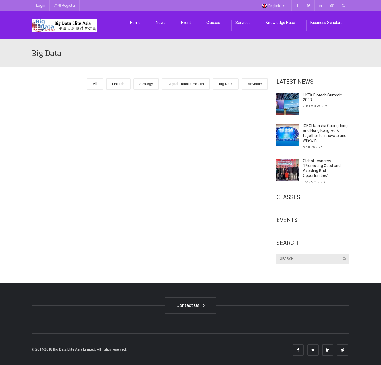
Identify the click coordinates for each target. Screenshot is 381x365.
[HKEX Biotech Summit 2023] (287, 104)
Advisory (255, 84)
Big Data (226, 84)
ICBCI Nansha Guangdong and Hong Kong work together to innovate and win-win (325, 133)
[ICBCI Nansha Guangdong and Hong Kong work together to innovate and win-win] (287, 135)
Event (186, 22)
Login (40, 5)
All (95, 84)
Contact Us (189, 305)
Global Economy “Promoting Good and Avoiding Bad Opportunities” (322, 168)
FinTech (118, 84)
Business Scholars (326, 22)
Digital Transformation (186, 84)
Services (242, 22)
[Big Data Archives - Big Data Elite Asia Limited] (64, 25)
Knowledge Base (280, 22)
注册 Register (64, 5)
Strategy (146, 84)
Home (135, 22)
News (161, 22)
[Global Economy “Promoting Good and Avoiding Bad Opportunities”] (287, 170)
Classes (213, 22)
